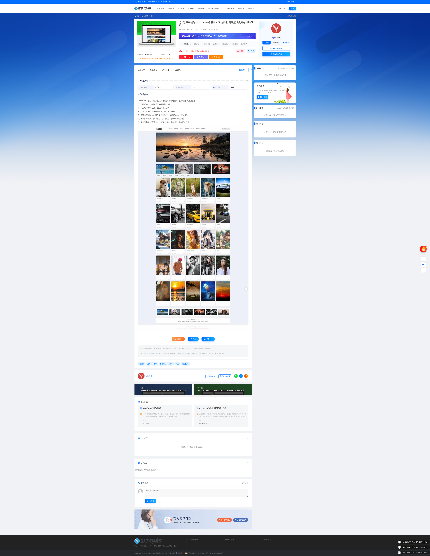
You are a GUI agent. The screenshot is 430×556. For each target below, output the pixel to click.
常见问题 (153, 70)
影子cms (143, 353)
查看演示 (201, 57)
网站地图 (180, 553)
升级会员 (249, 36)
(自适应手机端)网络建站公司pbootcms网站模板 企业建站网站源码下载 (420, 552)
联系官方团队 (225, 520)
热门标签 (292, 2)
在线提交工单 (241, 520)
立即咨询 (242, 70)
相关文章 (165, 70)
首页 (138, 16)
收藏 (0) (251, 51)
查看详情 (146, 423)
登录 (292, 8)
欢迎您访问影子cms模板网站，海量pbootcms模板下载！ (154, 2)
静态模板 (201, 8)
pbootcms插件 (213, 8)
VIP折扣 (191, 51)
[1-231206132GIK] (193, 228)
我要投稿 (292, 16)
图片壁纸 (182, 101)
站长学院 (241, 8)
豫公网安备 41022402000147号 (197, 553)
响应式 (141, 364)
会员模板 (181, 8)
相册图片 (173, 101)
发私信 (277, 43)
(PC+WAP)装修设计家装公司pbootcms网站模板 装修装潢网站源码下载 (223, 390)
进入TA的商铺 (277, 48)
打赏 (194, 339)
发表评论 (178, 70)
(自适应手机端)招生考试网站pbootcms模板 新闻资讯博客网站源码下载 (420, 547)
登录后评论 (150, 501)
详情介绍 (141, 70)
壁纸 (171, 364)
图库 (148, 364)
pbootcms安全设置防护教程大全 (212, 408)
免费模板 (191, 8)
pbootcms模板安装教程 (152, 408)
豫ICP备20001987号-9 (217, 553)
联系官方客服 (277, 54)
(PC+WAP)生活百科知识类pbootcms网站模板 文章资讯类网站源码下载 (163, 390)
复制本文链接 (225, 376)
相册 (177, 364)
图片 (155, 364)
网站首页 (160, 8)
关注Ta (267, 43)
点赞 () (241, 51)
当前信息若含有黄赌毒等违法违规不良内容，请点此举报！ (157, 58)
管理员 (183, 30)
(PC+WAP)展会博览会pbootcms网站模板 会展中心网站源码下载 (420, 542)
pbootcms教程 (228, 8)
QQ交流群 (263, 97)
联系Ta (287, 43)
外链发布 (251, 8)
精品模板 (170, 8)
